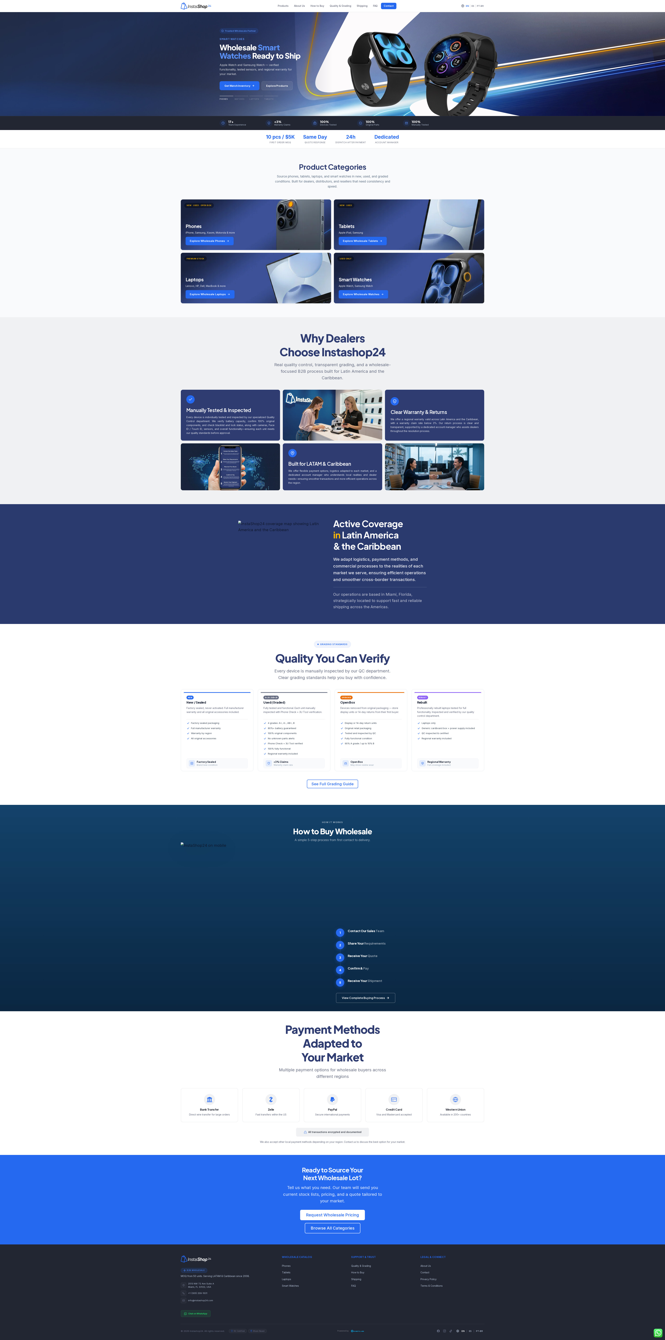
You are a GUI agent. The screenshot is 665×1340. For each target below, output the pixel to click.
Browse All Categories (332, 1228)
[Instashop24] (196, 6)
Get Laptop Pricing (236, 85)
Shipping (362, 5)
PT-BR (480, 6)
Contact (389, 5)
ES (473, 6)
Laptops (286, 1279)
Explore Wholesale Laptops (208, 294)
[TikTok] (451, 1331)
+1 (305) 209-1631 (197, 1293)
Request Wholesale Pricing (332, 1214)
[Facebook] (438, 1331)
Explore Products (275, 85)
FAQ (375, 5)
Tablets (286, 1272)
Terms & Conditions (431, 1285)
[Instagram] (444, 1331)
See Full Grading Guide (332, 784)
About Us (299, 5)
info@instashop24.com (200, 1300)
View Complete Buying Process (363, 998)
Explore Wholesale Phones (207, 241)
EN (467, 6)
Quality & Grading (340, 5)
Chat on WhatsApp (197, 1313)
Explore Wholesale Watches (361, 294)
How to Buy (317, 5)
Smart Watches (290, 1285)
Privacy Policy (428, 1279)
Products (283, 5)
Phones (286, 1265)
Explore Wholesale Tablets (360, 241)
